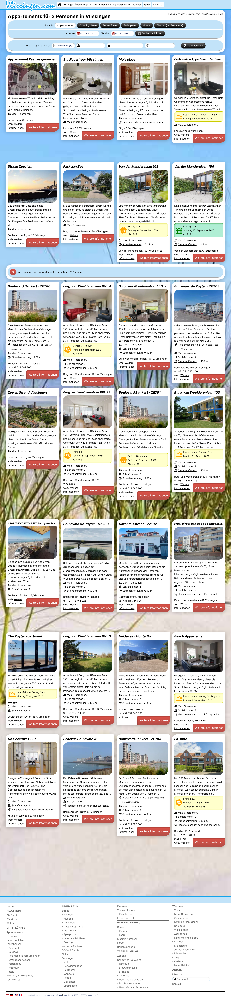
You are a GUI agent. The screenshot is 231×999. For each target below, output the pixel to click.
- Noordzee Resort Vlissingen (23, 955)
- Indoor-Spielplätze (73, 938)
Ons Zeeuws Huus (22, 739)
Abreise (105, 33)
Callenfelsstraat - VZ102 (138, 524)
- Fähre (121, 934)
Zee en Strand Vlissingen (27, 392)
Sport (65, 962)
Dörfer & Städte (70, 950)
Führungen (68, 958)
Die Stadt (12, 915)
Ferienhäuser (110, 25)
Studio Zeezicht (20, 166)
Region (146, 4)
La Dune (180, 739)
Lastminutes (13, 979)
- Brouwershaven (127, 967)
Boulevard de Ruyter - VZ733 (86, 524)
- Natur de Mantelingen (185, 921)
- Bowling (67, 942)
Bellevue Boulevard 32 (80, 739)
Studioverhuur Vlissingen (83, 59)
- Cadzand (178, 961)
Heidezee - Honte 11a (135, 636)
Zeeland (121, 955)
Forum (120, 942)
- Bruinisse (123, 971)
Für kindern (13, 919)
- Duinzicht (13, 948)
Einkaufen (122, 906)
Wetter (156, 4)
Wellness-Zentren (72, 946)
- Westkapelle (180, 929)
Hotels (146, 25)
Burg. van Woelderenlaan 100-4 (87, 286)
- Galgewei (13, 951)
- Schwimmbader (72, 965)
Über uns (177, 974)
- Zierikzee (123, 975)
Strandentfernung (132, 244)
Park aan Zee (73, 166)
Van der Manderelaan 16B (139, 166)
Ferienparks (130, 25)
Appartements (65, 25)
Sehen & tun (105, 4)
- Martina (12, 936)
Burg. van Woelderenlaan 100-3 (87, 636)
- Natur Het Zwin (181, 965)
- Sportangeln (69, 985)
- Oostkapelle (180, 918)
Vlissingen (68, 4)
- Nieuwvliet (179, 953)
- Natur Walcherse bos (185, 937)
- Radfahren (68, 969)
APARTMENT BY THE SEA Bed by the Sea (31, 523)
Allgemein (67, 914)
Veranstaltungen (121, 4)
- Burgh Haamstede (128, 983)
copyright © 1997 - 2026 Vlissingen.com (80, 995)
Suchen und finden (152, 33)
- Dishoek (177, 941)
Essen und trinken (127, 918)
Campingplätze (88, 25)
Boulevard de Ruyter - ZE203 (197, 286)
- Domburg (178, 925)
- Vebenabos (14, 963)
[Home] (59, 4)
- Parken (122, 930)
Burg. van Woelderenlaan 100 (197, 392)
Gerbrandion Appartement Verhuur (197, 59)
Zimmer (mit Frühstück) (170, 25)
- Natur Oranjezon (182, 914)
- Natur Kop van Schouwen (132, 987)
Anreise (70, 33)
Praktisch (136, 4)
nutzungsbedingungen (33, 995)
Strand (93, 4)
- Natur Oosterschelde (130, 979)
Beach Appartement (190, 636)
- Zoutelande (179, 933)
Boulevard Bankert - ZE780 (29, 286)
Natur (65, 954)
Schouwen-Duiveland (129, 959)
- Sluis (175, 957)
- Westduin (13, 967)
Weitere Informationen (43, 127)
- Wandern (68, 973)
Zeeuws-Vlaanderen (183, 949)
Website (129, 717)
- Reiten (66, 977)
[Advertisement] (107, 152)
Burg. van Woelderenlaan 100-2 (142, 286)
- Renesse (123, 963)
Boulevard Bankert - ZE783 (140, 739)
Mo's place (127, 59)
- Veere (176, 910)
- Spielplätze (69, 934)
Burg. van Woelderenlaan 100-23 (86, 392)
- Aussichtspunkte (72, 926)
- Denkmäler (69, 922)
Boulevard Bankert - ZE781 (140, 392)
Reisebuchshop (126, 946)
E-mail (183, 838)
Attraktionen (69, 930)
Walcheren (178, 906)
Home (10, 906)
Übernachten (81, 4)
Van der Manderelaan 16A (194, 166)
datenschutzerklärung (53, 995)
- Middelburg (179, 945)
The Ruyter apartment (25, 636)
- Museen (67, 918)
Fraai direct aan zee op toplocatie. (198, 523)
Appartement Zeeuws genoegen (32, 59)
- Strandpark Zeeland (19, 959)
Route (120, 927)
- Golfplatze (68, 981)
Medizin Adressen (127, 938)
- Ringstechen (125, 914)
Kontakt (176, 983)
